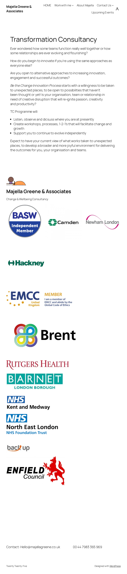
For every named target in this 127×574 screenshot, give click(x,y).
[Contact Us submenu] (113, 5)
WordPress (115, 566)
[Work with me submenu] (73, 5)
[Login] (117, 8)
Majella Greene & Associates (18, 8)
